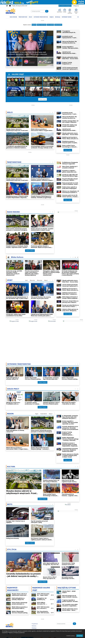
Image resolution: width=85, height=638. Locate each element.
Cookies (26, 343)
